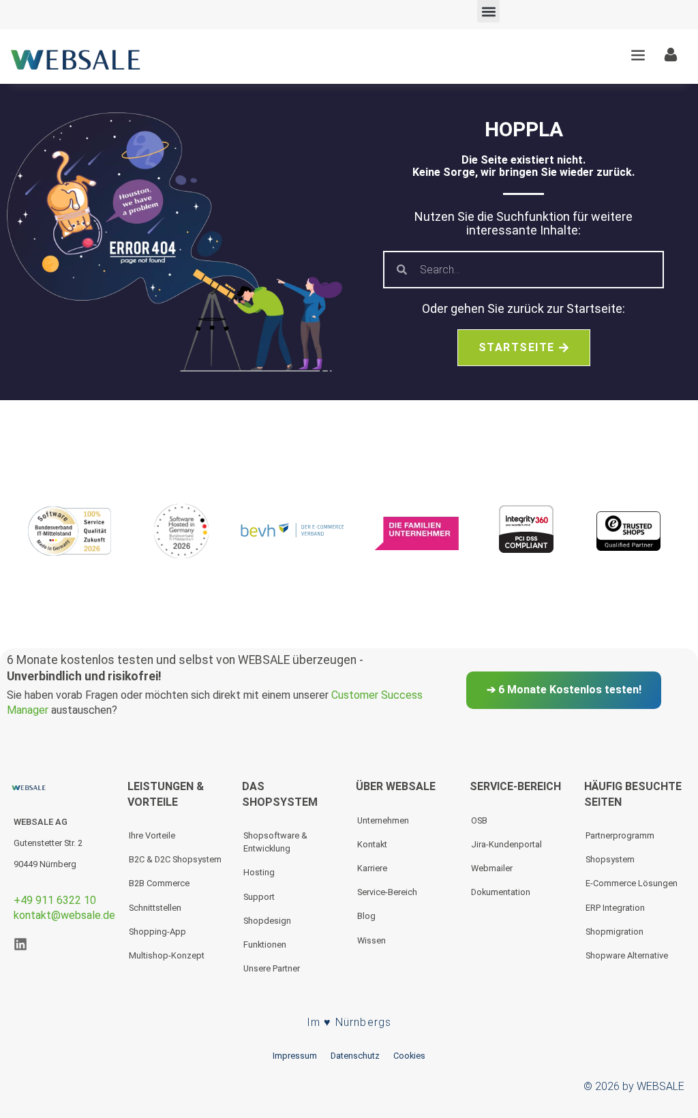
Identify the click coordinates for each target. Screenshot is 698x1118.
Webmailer (492, 868)
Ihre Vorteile (152, 835)
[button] (488, 11)
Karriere (372, 868)
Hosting (259, 872)
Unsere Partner (271, 968)
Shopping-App (157, 931)
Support (259, 897)
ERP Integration (615, 908)
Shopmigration (614, 931)
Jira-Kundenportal (506, 844)
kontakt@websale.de (64, 915)
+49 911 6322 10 (55, 900)
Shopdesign (267, 921)
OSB (479, 820)
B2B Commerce (159, 883)
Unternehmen (383, 820)
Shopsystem (610, 859)
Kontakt (372, 844)
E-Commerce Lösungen (632, 883)
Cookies (409, 1056)
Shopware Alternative (627, 955)
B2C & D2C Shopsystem (175, 859)
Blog (366, 916)
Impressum (295, 1056)
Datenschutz (355, 1056)
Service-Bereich (387, 892)
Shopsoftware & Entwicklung (275, 841)
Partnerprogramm (620, 835)
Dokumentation (500, 892)
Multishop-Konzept (166, 955)
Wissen (371, 940)
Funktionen (264, 944)
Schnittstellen (155, 908)
